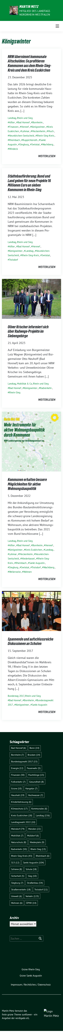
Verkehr (32, 896)
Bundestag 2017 (16, 695)
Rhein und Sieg (25, 118)
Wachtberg (47, 144)
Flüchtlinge (36, 774)
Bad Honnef (24, 122)
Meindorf (18, 828)
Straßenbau (35, 882)
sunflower (27, 1014)
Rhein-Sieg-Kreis (45, 135)
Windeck (13, 148)
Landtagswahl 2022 (23, 822)
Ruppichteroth (30, 140)
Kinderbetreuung (21, 801)
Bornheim (37, 122)
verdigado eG (22, 1018)
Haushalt (17, 795)
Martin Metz (29, 6)
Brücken (34, 754)
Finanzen (13, 126)
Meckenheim (38, 131)
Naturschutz (18, 842)
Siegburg (24, 144)
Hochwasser (35, 795)
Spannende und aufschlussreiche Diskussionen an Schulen (30, 641)
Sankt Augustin (37, 563)
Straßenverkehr (21, 889)
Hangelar (31, 788)
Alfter (12, 122)
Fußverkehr (18, 781)
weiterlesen (46, 156)
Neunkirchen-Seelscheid (21, 135)
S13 (15, 862)
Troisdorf (13, 259)
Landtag (12, 118)
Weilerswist (15, 571)
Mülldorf (33, 835)
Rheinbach (14, 140)
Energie (17, 768)
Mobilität (17, 835)
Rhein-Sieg (14, 392)
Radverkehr (46, 388)
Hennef (25, 126)
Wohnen (27, 571)
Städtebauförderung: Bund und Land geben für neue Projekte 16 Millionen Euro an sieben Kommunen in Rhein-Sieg (29, 183)
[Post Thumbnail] (31, 298)
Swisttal (36, 144)
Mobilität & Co (24, 383)
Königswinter (38, 126)
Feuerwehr (34, 768)
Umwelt (16, 896)
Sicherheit (17, 875)
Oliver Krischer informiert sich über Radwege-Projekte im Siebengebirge (28, 331)
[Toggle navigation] (57, 26)
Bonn (34, 747)
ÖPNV (31, 902)
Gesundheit (36, 781)
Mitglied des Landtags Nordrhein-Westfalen (34, 12)
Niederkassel (28, 558)
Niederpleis (37, 842)
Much (51, 131)
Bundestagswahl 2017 (24, 761)
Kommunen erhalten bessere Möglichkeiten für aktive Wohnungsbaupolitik (27, 484)
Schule (31, 869)
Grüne (16, 788)
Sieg (32, 875)
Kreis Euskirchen (33, 549)
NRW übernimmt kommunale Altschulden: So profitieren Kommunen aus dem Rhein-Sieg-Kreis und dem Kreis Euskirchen (29, 63)
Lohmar (25, 131)
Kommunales (39, 808)
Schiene (16, 869)
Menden (34, 828)
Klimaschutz (19, 808)
